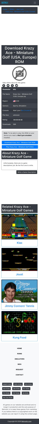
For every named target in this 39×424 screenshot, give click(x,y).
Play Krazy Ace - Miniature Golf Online (20, 147)
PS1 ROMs (26, 388)
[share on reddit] (16, 85)
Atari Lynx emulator (24, 135)
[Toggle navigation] (34, 3)
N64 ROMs (6, 388)
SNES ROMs (18, 384)
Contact (19, 375)
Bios (19, 364)
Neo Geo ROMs (7, 397)
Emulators (19, 359)
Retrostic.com (26, 421)
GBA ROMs (16, 388)
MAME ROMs (7, 384)
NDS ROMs (28, 384)
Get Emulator (26, 110)
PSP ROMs (16, 393)
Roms (19, 354)
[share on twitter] (8, 85)
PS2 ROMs (6, 393)
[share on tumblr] (12, 85)
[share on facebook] (3, 85)
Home (19, 348)
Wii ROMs (25, 393)
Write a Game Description (27, 172)
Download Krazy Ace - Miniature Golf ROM (20, 142)
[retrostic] (5, 3)
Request (19, 369)
